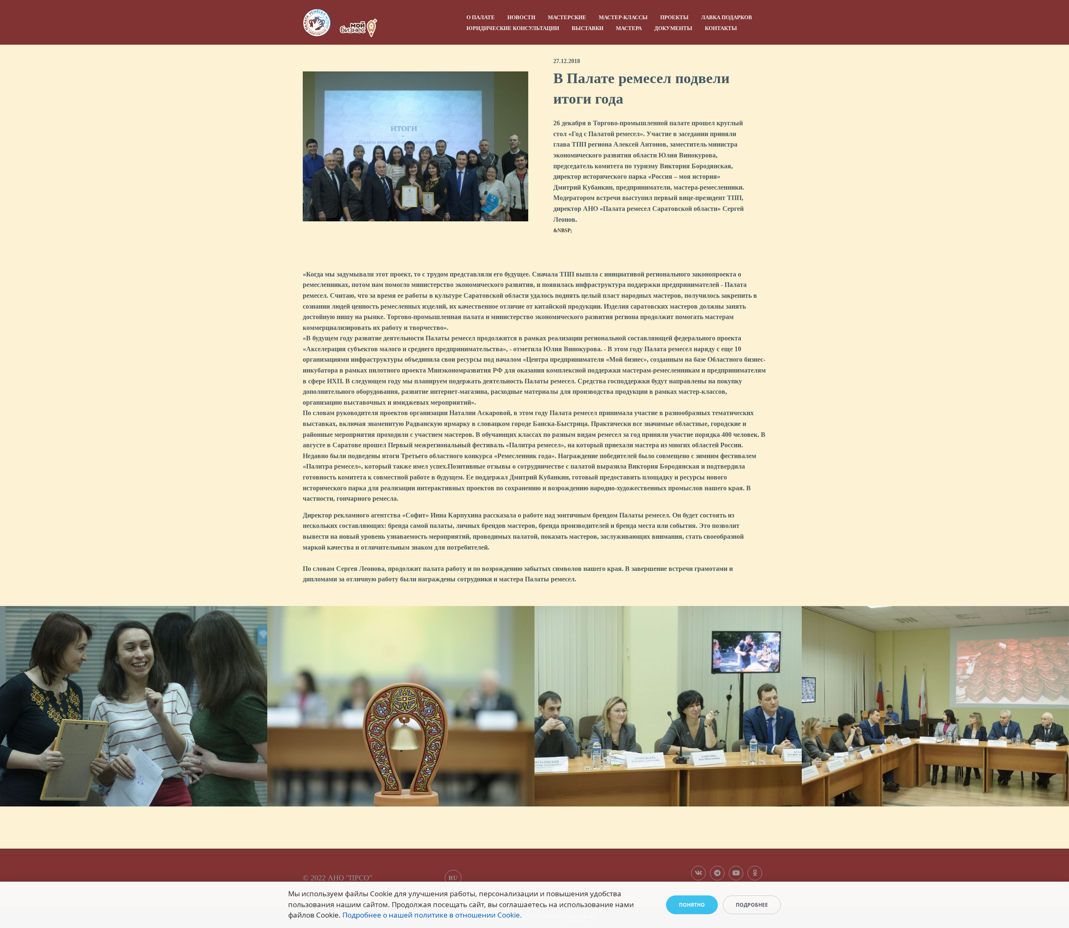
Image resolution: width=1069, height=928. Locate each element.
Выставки (587, 28)
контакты (721, 28)
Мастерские (567, 17)
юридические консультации (512, 28)
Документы (673, 28)
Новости (521, 17)
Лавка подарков (726, 17)
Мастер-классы (623, 17)
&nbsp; (562, 230)
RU (453, 878)
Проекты (674, 17)
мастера (629, 28)
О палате (480, 17)
